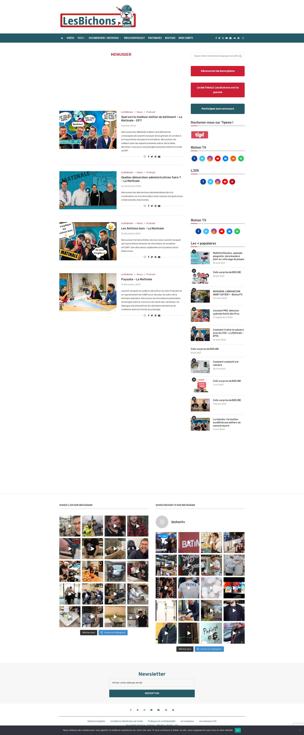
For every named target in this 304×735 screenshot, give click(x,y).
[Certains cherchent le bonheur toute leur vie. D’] (92, 526)
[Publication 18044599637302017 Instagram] (166, 565)
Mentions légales (96, 721)
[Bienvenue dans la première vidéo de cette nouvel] (137, 526)
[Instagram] (223, 38)
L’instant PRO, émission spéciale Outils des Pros (226, 312)
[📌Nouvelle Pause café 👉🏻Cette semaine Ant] (211, 542)
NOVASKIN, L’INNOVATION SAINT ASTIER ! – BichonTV (227, 293)
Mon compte (186, 38)
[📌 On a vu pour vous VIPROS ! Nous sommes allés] (188, 542)
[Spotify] (238, 38)
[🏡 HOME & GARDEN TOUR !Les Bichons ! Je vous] (137, 616)
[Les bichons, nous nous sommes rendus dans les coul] (234, 633)
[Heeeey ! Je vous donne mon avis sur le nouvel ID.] (115, 571)
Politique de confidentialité (161, 721)
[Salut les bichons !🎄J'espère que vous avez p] (69, 571)
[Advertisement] (121, 84)
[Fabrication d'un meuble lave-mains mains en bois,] (137, 571)
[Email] (230, 38)
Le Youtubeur (187, 721)
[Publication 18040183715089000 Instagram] (234, 587)
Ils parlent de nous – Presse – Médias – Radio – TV (152, 725)
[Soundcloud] (234, 38)
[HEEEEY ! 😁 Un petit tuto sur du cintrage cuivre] (92, 548)
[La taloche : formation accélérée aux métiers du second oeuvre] (200, 424)
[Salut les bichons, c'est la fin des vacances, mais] (166, 610)
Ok (237, 730)
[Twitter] (219, 38)
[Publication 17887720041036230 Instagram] (234, 542)
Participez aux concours (218, 109)
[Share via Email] (159, 156)
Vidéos (70, 38)
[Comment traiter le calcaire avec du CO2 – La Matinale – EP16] (200, 334)
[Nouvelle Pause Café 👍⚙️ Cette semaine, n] (188, 633)
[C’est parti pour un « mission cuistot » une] (92, 571)
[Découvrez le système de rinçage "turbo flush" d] (234, 610)
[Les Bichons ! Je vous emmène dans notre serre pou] (115, 616)
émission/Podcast (134, 38)
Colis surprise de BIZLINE (227, 272)
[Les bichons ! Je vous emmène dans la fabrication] (92, 616)
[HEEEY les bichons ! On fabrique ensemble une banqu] (69, 548)
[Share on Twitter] (152, 156)
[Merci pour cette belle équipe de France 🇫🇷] (188, 587)
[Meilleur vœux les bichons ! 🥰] (137, 548)
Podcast (150, 112)
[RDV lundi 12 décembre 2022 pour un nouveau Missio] (92, 594)
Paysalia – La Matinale (136, 279)
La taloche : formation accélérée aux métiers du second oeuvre (227, 422)
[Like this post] (145, 156)
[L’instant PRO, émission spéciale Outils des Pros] (200, 315)
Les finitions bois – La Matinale (142, 228)
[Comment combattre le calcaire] (200, 366)
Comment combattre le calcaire (225, 363)
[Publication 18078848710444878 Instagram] (211, 610)
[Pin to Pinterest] (155, 156)
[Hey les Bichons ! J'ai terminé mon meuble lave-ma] (115, 548)
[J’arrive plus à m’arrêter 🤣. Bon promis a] (137, 594)
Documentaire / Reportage (104, 38)
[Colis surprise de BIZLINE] (200, 277)
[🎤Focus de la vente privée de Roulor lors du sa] (166, 542)
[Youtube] (226, 38)
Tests (80, 38)
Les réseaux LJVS (207, 721)
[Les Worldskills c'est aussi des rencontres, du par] (234, 565)
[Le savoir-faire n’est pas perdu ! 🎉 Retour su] (211, 587)
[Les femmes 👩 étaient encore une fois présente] (166, 587)
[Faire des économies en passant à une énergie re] (166, 633)
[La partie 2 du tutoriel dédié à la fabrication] (115, 594)
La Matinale (127, 112)
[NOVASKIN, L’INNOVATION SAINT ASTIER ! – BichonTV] (200, 296)
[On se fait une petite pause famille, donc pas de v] (69, 526)
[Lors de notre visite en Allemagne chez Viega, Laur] (188, 610)
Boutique (170, 38)
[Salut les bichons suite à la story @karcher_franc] (69, 616)
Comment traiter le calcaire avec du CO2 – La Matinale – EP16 (228, 332)
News (139, 112)
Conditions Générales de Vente (126, 721)
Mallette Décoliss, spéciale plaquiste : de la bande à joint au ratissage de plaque (228, 256)
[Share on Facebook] (148, 156)
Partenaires (155, 38)
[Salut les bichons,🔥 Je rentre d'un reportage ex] (115, 526)
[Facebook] (216, 38)
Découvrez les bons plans (218, 71)
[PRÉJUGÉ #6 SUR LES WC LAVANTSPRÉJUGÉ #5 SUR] (211, 633)
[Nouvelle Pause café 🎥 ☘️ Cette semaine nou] (188, 565)
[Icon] (88, 130)
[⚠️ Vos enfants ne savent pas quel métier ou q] (211, 565)
